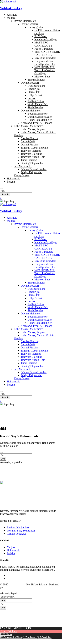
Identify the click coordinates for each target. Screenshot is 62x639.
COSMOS (9, 587)
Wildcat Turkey (11, 8)
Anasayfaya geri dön (11, 462)
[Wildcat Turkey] (8, 204)
